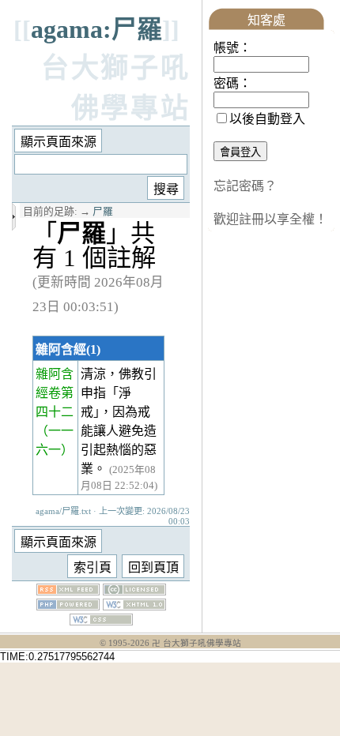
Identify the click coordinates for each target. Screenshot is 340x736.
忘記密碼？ (245, 186)
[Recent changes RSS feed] (68, 591)
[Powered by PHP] (68, 606)
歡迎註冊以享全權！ (270, 219)
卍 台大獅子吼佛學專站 (196, 643)
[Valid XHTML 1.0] (134, 606)
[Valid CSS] (101, 621)
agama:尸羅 (96, 29)
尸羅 (103, 211)
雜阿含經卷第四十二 (55, 393)
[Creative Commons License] (134, 591)
